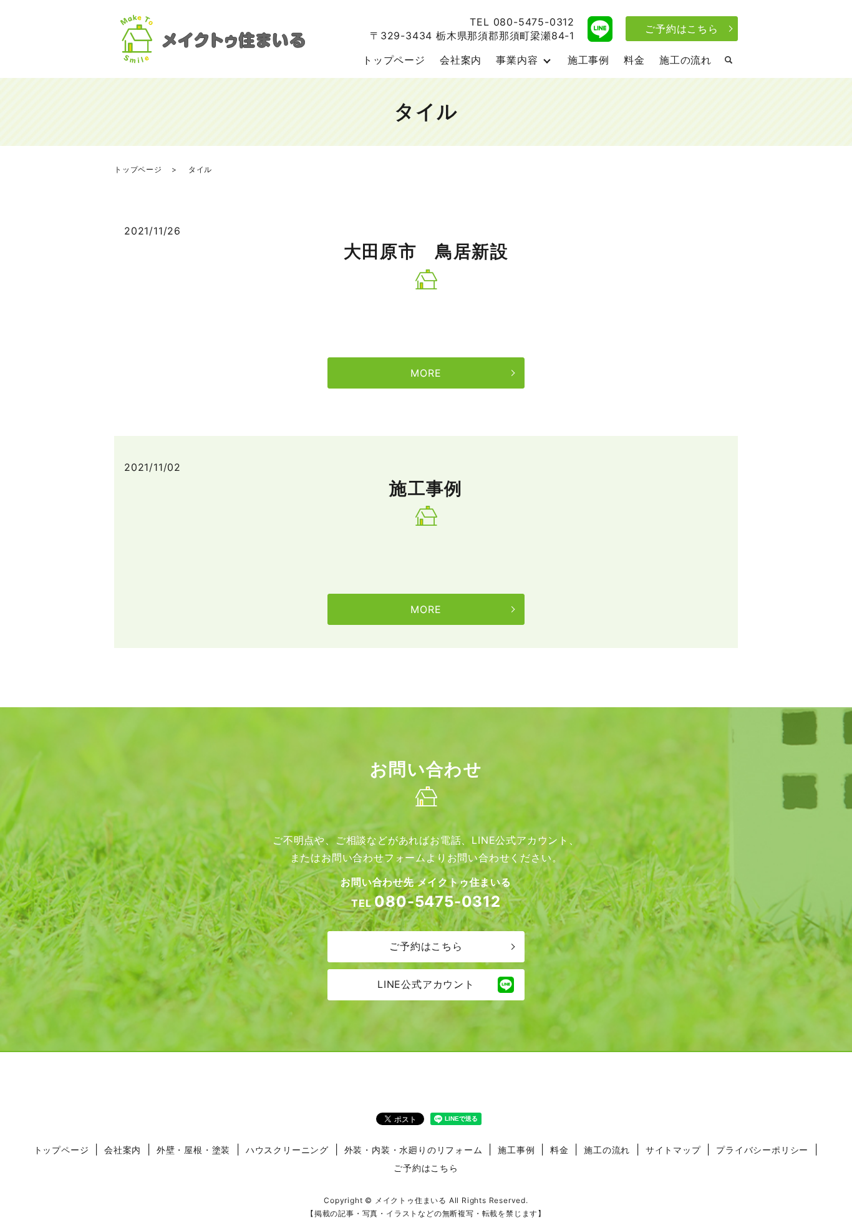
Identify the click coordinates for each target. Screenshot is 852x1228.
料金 (634, 60)
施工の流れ (685, 60)
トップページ (393, 60)
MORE (425, 373)
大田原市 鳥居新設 (426, 251)
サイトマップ (673, 1149)
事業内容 (517, 60)
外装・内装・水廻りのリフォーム (413, 1149)
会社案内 (461, 60)
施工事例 (588, 60)
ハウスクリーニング (287, 1149)
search (728, 60)
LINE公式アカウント (426, 984)
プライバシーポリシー (762, 1149)
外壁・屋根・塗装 (193, 1149)
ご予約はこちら (682, 28)
